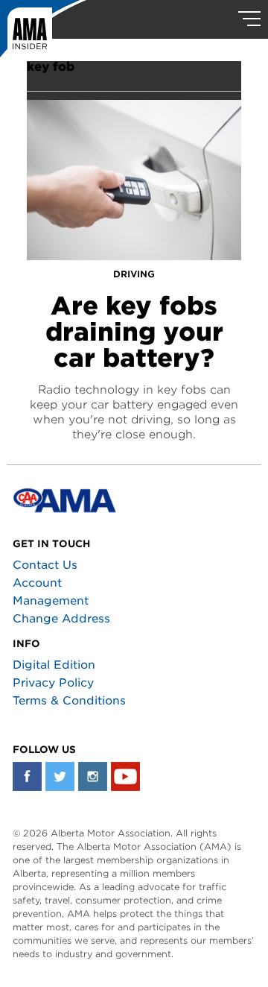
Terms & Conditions (69, 700)
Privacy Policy (53, 683)
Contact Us (45, 565)
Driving (134, 274)
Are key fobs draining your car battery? (134, 332)
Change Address (61, 618)
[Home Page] (43, 33)
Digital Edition (54, 665)
